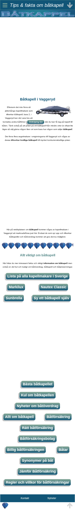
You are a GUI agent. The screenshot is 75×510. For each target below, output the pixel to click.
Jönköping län (36, 122)
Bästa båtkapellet (37, 384)
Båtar (63, 450)
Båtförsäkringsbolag (37, 439)
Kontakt (25, 498)
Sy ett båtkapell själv (51, 298)
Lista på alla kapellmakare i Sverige (37, 276)
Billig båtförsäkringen (25, 450)
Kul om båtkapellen (37, 395)
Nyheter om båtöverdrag (37, 406)
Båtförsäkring (58, 417)
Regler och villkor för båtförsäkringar (37, 482)
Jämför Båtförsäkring (37, 471)
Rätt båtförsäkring (37, 428)
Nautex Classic (53, 287)
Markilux (16, 287)
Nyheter (52, 498)
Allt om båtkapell (19, 417)
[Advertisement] (37, 54)
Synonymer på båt (37, 460)
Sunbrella (14, 298)
